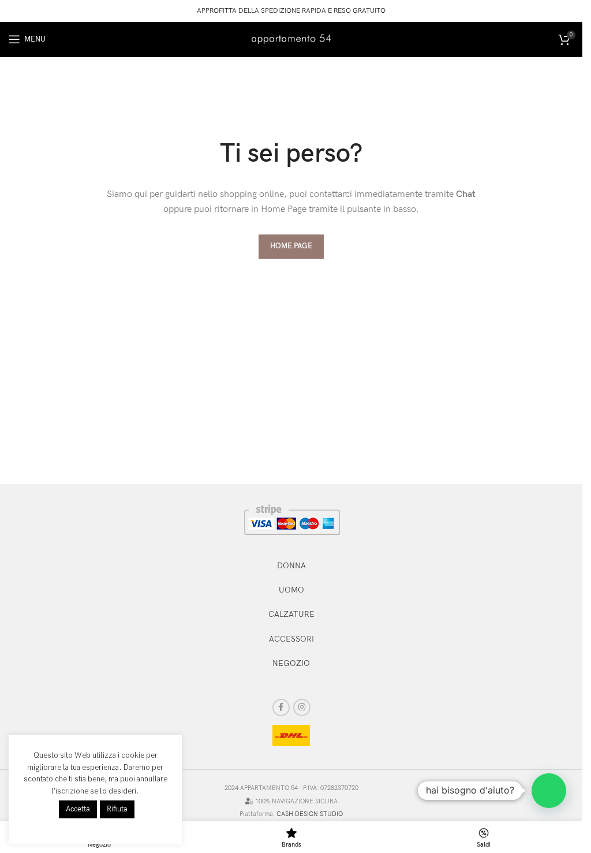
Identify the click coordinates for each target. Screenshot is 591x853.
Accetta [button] (78, 809)
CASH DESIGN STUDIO (309, 814)
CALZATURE (291, 614)
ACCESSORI (291, 639)
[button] (549, 790)
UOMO (291, 590)
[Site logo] (291, 38)
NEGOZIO (291, 663)
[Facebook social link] (281, 707)
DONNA (291, 566)
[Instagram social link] (302, 707)
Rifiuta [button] (117, 809)
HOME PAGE (291, 246)
